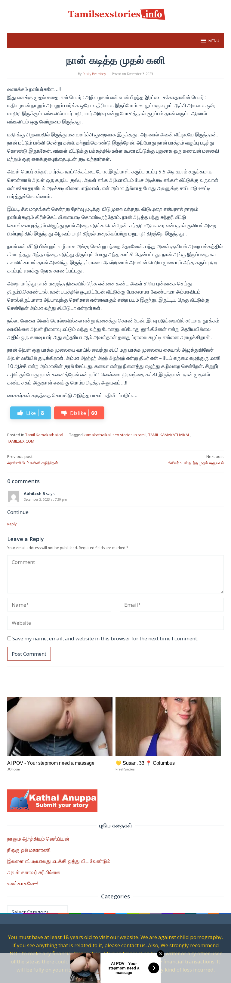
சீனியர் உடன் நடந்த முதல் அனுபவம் (196, 459)
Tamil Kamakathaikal (44, 434)
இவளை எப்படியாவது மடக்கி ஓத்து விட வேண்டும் (58, 860)
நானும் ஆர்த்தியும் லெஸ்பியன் (38, 838)
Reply (12, 524)
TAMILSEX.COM (20, 441)
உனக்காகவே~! (22, 883)
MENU (213, 40)
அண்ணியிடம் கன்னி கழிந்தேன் (32, 459)
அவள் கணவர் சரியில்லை (33, 872)
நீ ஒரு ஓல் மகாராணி (29, 849)
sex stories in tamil (129, 434)
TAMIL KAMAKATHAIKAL (169, 434)
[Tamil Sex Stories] (115, 13)
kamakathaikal (97, 434)
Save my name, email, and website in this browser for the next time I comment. (105, 638)
